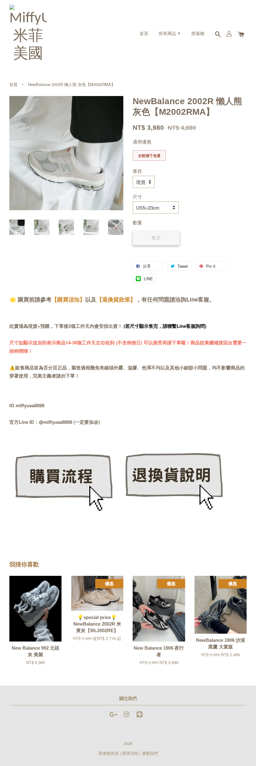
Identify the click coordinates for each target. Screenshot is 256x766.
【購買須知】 (68, 299)
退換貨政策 (108, 753)
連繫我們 (150, 753)
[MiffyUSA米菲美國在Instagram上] (126, 717)
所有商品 (168, 34)
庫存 (137, 171)
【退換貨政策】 (116, 299)
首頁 (144, 34)
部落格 (197, 34)
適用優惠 (142, 141)
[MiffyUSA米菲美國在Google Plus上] (113, 717)
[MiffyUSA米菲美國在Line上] (139, 717)
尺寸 (137, 196)
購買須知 (130, 753)
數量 (137, 222)
